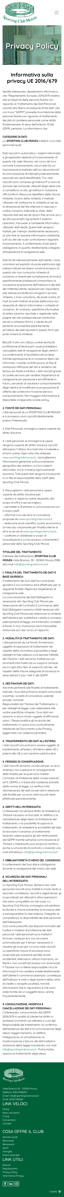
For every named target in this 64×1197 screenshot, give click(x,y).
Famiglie (7, 1151)
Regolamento (10, 1168)
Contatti (7, 1123)
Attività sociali (10, 1137)
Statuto (7, 1165)
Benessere (8, 1144)
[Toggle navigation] (56, 12)
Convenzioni (9, 1119)
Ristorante (8, 1140)
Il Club (6, 1116)
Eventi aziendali (11, 1155)
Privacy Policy (10, 1172)
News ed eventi (11, 1112)
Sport (5, 1147)
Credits (53, 1191)
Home (6, 1109)
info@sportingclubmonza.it (24, 1095)
